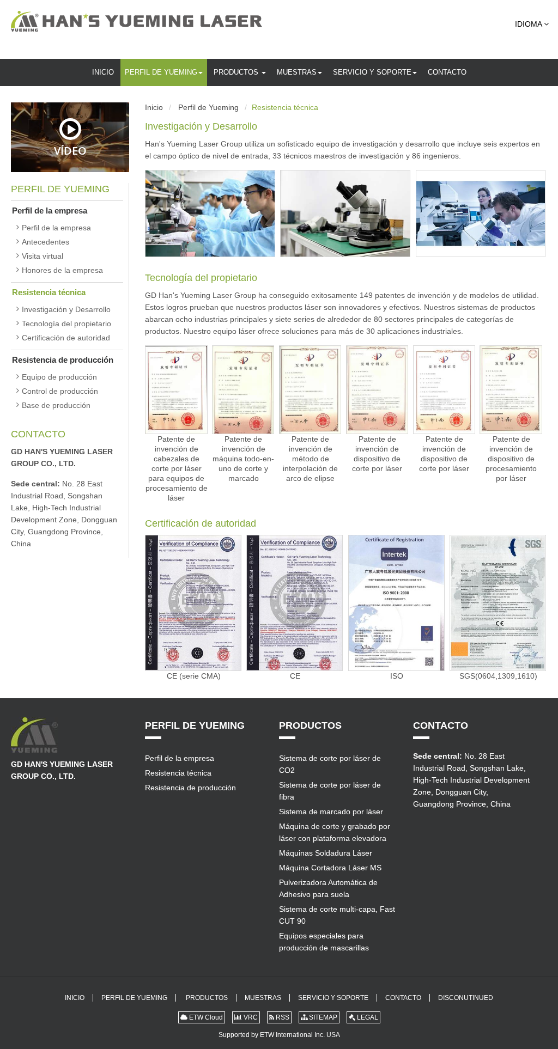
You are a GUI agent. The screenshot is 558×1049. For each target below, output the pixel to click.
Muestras (297, 72)
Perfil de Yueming (161, 72)
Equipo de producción (59, 377)
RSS (281, 1017)
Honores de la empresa (62, 270)
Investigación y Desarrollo (201, 126)
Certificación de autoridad (200, 523)
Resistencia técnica (49, 292)
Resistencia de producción (62, 359)
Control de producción (60, 391)
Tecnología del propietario (201, 277)
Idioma (529, 24)
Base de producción (56, 405)
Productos (237, 72)
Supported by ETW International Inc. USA (279, 1035)
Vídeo (70, 150)
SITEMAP (322, 1017)
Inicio (103, 72)
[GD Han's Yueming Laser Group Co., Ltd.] (136, 21)
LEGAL (366, 1017)
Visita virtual (42, 256)
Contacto (447, 72)
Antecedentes (45, 241)
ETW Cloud (205, 1017)
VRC (250, 1017)
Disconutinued (465, 998)
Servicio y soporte (372, 72)
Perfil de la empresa (49, 210)
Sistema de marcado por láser (331, 811)
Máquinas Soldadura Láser (325, 853)
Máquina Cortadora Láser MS (330, 867)
